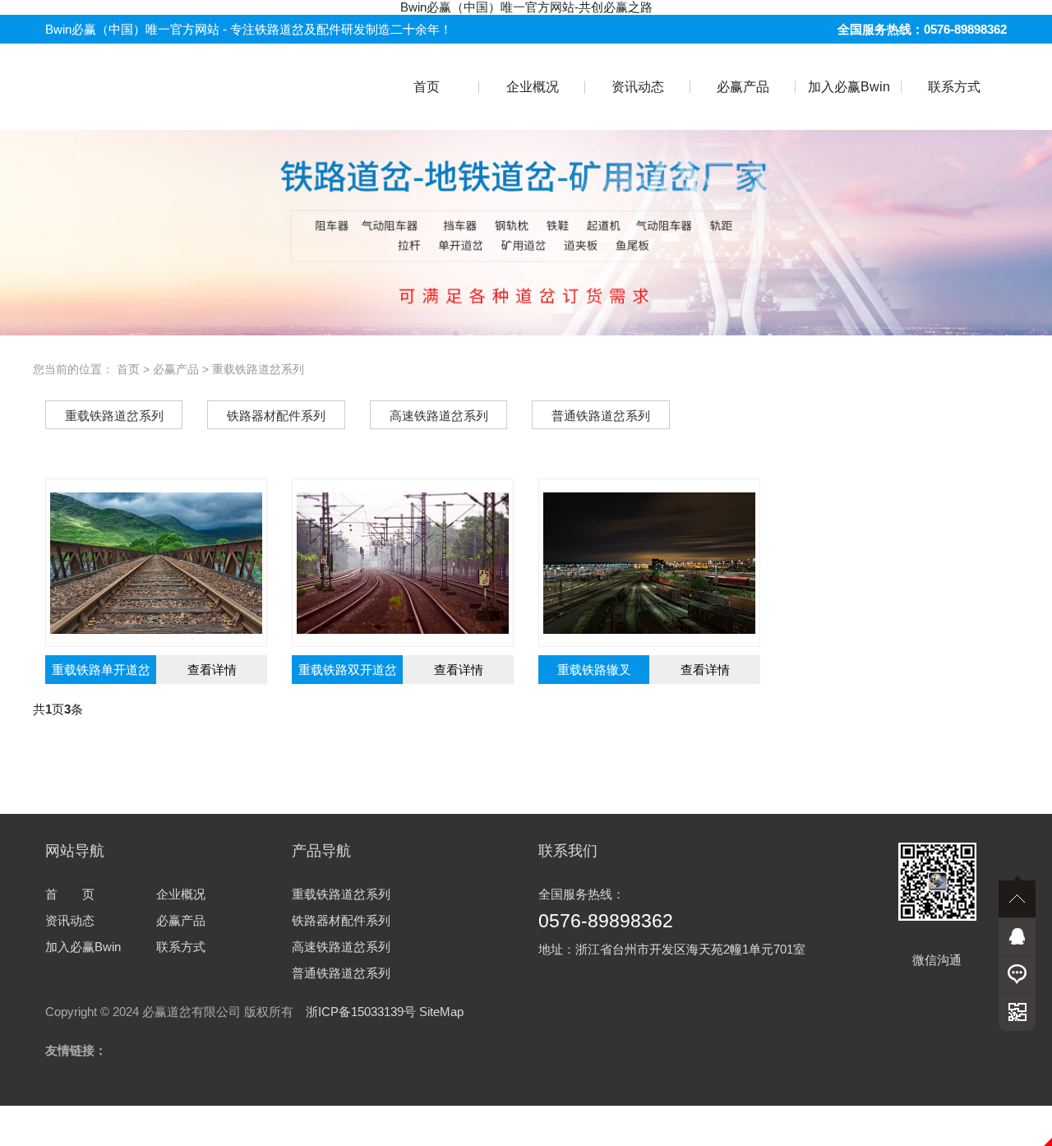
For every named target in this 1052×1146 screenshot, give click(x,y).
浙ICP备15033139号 (361, 1012)
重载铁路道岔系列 (258, 369)
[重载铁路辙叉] (649, 563)
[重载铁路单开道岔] (156, 563)
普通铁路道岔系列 (341, 973)
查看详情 (212, 670)
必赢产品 (743, 87)
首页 (426, 87)
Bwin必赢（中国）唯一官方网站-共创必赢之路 (526, 7)
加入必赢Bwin (849, 87)
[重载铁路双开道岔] (403, 563)
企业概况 (532, 87)
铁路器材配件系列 (341, 920)
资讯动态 (637, 87)
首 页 (70, 894)
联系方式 (954, 87)
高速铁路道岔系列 (341, 947)
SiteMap (441, 1012)
